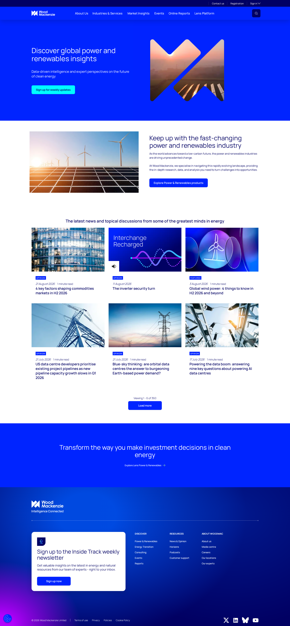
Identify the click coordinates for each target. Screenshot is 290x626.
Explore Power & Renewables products (178, 183)
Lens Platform (204, 13)
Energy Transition (144, 546)
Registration (237, 3)
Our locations (209, 557)
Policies (108, 620)
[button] (256, 13)
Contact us (218, 3)
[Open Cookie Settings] (7, 618)
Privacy (96, 620)
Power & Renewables (146, 541)
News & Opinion (178, 541)
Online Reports (179, 13)
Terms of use (81, 620)
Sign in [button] (255, 3)
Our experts (208, 563)
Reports (139, 563)
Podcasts (175, 552)
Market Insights (139, 13)
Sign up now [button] (54, 581)
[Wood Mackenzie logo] (43, 13)
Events (159, 13)
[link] (145, 507)
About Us (81, 13)
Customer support (179, 557)
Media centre (209, 546)
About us (206, 541)
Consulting (140, 552)
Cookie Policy (123, 620)
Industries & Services (107, 13)
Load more (145, 405)
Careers (206, 552)
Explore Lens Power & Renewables (143, 465)
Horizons (174, 546)
